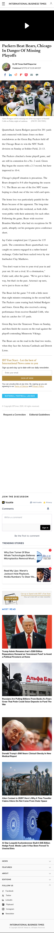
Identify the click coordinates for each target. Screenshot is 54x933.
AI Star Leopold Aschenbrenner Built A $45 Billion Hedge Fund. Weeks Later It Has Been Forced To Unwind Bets (26, 846)
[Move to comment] (36, 74)
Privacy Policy (38, 386)
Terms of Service (21, 386)
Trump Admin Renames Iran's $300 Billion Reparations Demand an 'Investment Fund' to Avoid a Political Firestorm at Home (27, 654)
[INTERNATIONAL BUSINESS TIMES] (27, 4)
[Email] (31, 74)
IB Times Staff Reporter (26, 64)
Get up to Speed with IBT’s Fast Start (36, 594)
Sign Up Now (11, 598)
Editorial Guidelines (39, 414)
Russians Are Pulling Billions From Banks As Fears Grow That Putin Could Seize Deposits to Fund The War (27, 702)
